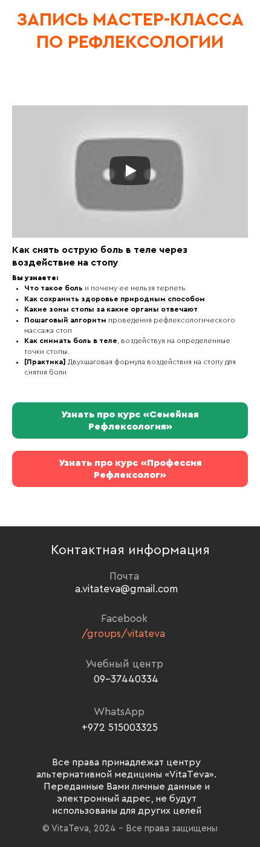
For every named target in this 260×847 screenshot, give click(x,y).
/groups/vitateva (123, 634)
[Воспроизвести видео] (130, 171)
